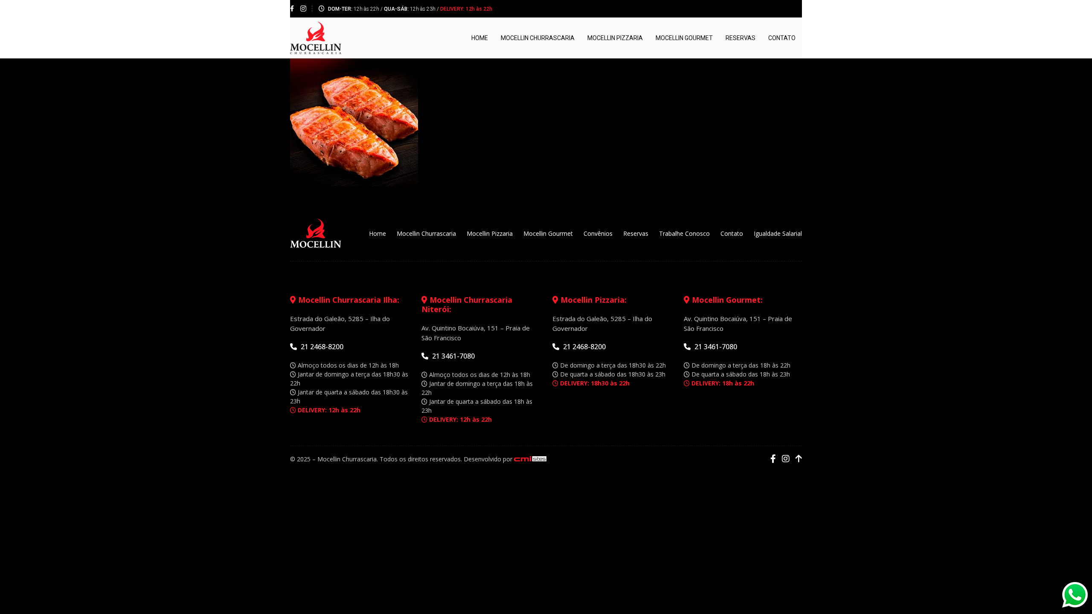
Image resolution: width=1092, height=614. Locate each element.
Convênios (598, 233)
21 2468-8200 (321, 346)
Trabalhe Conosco (684, 233)
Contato (782, 38)
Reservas (740, 38)
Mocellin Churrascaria (538, 38)
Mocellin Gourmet (684, 38)
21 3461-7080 (452, 356)
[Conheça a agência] (530, 459)
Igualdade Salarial (778, 233)
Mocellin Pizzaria (615, 38)
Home (479, 38)
